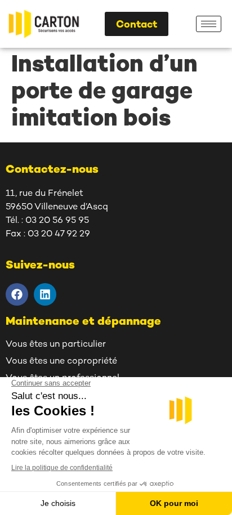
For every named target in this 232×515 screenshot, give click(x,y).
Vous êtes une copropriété (61, 361)
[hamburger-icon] (208, 24)
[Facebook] (17, 294)
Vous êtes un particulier (56, 345)
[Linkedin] (45, 294)
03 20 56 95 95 (57, 221)
